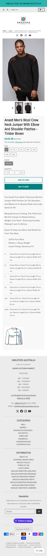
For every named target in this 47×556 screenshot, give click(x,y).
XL (22, 149)
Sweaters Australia (18, 543)
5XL (14, 154)
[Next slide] (34, 107)
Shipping (18, 142)
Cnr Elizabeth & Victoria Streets (23, 395)
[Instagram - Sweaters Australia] (25, 35)
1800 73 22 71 (20, 403)
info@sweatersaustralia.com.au (26, 406)
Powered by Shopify (33, 543)
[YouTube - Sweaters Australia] (30, 35)
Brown (9, 163)
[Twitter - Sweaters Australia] (17, 35)
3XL (34, 149)
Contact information (24, 547)
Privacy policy (22, 545)
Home (4, 31)
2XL (28, 149)
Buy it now (23, 187)
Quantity (8, 169)
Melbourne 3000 (23, 398)
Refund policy (11, 545)
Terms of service (35, 545)
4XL (7, 154)
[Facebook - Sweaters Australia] (21, 35)
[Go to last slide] (13, 107)
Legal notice (37, 547)
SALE (10, 31)
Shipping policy (11, 547)
